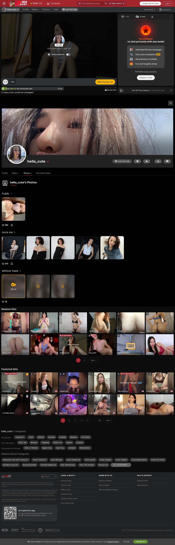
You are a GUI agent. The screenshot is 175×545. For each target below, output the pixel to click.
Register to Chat (146, 78)
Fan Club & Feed (43, 173)
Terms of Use (66, 485)
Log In (167, 3)
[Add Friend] (158, 161)
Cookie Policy (113, 542)
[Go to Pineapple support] (40, 530)
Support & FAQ (142, 481)
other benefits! (150, 72)
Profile (26, 9)
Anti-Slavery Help (67, 503)
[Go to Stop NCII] (52, 530)
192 (6, 225)
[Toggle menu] (4, 3)
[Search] (106, 3)
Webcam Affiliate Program (108, 490)
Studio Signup (104, 485)
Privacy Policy (66, 481)
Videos (35, 9)
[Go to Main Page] (18, 3)
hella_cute (6, 431)
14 (6, 302)
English (47, 476)
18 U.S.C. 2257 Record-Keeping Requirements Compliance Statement (147, 530)
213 (6, 264)
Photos (47, 9)
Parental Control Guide (69, 499)
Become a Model (105, 481)
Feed (56, 9)
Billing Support (142, 485)
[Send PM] (167, 161)
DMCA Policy (66, 490)
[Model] (170, 103)
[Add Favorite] (5, 82)
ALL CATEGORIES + (120, 465)
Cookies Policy (66, 494)
